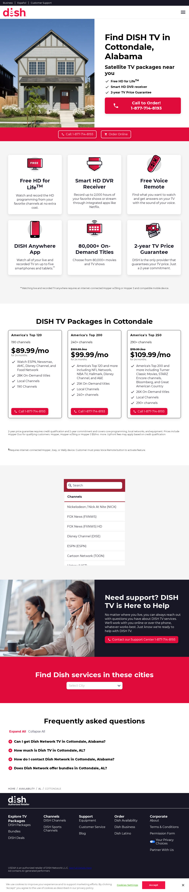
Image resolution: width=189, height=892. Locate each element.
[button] (119, 685)
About (154, 820)
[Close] (183, 885)
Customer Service (92, 827)
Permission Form (162, 833)
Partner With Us (162, 850)
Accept (153, 884)
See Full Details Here (80, 867)
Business (8, 2)
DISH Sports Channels (52, 828)
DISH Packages (19, 825)
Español (21, 2)
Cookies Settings (127, 884)
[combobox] (90, 685)
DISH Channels (55, 820)
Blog (82, 833)
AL (39, 788)
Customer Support (41, 2)
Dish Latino (122, 833)
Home (11, 788)
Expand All (17, 731)
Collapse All (36, 731)
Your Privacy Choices (165, 841)
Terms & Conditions (164, 827)
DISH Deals (16, 838)
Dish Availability (126, 820)
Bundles (14, 831)
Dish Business (124, 827)
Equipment (87, 820)
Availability (27, 788)
